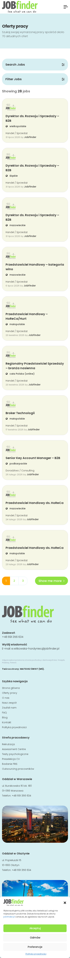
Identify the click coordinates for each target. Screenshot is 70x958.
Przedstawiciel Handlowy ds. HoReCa (35, 503)
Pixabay (5, 662)
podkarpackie (18, 463)
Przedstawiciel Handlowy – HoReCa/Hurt (27, 316)
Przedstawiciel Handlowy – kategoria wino (35, 266)
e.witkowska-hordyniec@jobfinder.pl (35, 649)
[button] (65, 902)
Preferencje (35, 947)
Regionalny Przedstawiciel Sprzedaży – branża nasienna (35, 365)
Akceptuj (35, 928)
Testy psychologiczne (15, 754)
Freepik (61, 660)
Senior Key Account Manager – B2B (33, 458)
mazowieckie (17, 225)
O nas (5, 698)
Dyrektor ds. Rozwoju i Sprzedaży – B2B (32, 118)
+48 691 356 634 (12, 637)
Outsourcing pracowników (18, 769)
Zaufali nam (9, 707)
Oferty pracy (9, 693)
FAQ (4, 712)
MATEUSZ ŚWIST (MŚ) (32, 668)
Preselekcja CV (11, 759)
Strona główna (11, 688)
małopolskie (17, 324)
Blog (4, 717)
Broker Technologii (20, 413)
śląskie (13, 175)
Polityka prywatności (35, 953)
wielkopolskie (17, 126)
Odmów (35, 937)
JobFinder (30, 137)
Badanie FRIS (9, 764)
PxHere (13, 662)
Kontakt (6, 722)
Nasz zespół (9, 702)
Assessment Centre (14, 749)
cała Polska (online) (21, 373)
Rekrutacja (8, 744)
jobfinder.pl (9, 916)
